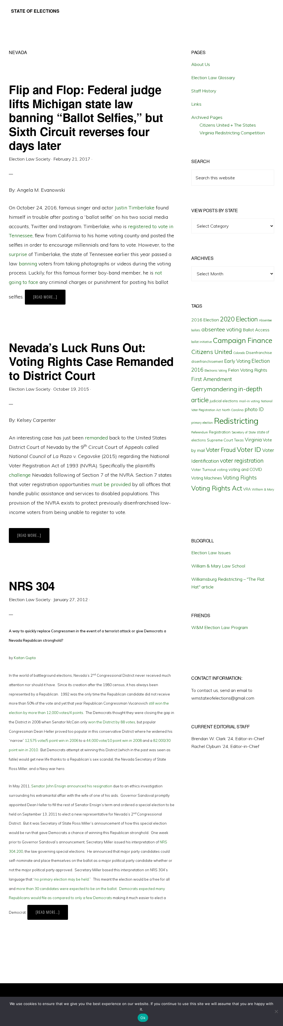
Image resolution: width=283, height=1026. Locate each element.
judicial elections (224, 401)
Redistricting (236, 421)
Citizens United (211, 351)
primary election (202, 423)
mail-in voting (249, 401)
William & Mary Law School (218, 566)
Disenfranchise (259, 352)
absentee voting (221, 329)
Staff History (203, 91)
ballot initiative (201, 342)
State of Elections (35, 11)
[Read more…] (49, 299)
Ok (142, 1018)
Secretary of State (244, 432)
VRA (247, 489)
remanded (96, 438)
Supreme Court (220, 440)
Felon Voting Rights (247, 370)
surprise (18, 254)
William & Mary (263, 489)
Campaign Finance (242, 340)
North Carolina (232, 410)
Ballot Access (256, 329)
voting (222, 469)
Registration (219, 432)
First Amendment (211, 379)
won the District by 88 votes (111, 722)
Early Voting (237, 361)
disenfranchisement (207, 361)
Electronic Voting (216, 370)
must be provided (111, 484)
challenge (20, 475)
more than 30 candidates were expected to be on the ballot (66, 888)
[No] (276, 1011)
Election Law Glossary (213, 77)
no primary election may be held (62, 879)
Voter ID (249, 449)
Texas (239, 440)
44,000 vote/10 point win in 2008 (114, 740)
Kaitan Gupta (25, 657)
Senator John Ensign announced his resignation (71, 786)
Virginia (253, 440)
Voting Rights (240, 477)
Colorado (239, 353)
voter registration (242, 460)
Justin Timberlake (134, 207)
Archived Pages (206, 117)
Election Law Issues (211, 552)
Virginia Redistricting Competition (232, 132)
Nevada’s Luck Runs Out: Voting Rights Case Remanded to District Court (91, 361)
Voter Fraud (221, 449)
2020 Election (239, 319)
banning (28, 263)
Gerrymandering (214, 389)
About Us (200, 64)
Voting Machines (206, 478)
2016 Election (205, 320)
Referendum (199, 432)
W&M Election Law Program (219, 627)
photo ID (254, 409)
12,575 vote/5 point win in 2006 (51, 740)
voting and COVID (245, 469)
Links (196, 104)
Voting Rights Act (216, 488)
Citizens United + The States (228, 125)
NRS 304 (32, 585)
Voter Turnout (203, 469)
